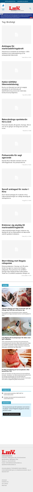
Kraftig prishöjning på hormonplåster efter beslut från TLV (16, 370)
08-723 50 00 (11, 461)
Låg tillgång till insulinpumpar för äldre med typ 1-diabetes (16, 338)
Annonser (4, 480)
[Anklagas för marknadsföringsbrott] (16, 34)
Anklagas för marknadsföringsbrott (12, 47)
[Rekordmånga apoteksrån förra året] (16, 108)
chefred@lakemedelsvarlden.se (14, 463)
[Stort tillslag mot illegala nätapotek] (16, 249)
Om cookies (5, 483)
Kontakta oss (5, 482)
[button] (3, 9)
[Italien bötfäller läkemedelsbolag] (16, 70)
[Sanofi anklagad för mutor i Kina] (16, 178)
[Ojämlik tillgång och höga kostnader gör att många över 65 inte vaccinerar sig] (16, 306)
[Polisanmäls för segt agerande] (16, 143)
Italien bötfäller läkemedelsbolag (10, 83)
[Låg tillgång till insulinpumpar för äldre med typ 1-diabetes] (16, 335)
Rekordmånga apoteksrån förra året (14, 120)
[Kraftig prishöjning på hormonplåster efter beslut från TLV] (16, 367)
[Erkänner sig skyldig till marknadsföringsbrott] (16, 213)
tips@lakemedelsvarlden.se (9, 464)
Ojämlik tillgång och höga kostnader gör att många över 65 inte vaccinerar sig (16, 309)
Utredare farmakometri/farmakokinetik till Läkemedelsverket (14, 398)
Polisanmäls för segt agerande (12, 156)
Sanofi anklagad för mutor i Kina (15, 190)
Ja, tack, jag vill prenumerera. (11, 414)
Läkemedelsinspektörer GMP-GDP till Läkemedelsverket (13, 394)
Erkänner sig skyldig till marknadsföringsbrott (13, 226)
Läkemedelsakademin (22, 1)
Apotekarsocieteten (10, 1)
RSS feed (4, 485)
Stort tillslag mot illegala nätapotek (14, 262)
